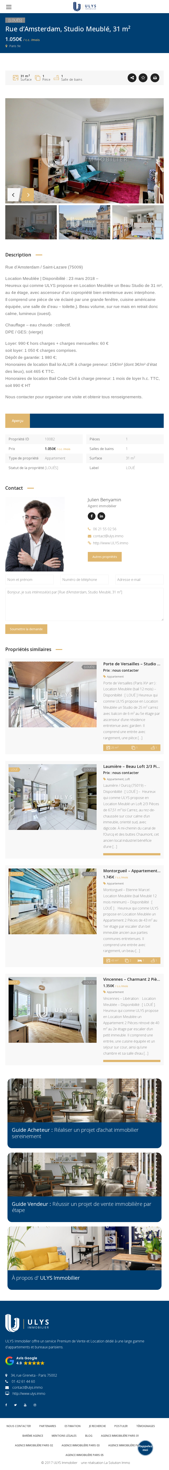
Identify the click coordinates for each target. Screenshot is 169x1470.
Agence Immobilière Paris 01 (120, 1436)
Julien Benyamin (104, 500)
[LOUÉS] (51, 467)
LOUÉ (130, 467)
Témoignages (145, 1426)
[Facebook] (92, 516)
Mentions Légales (64, 1436)
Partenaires (47, 1426)
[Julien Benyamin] (35, 533)
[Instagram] (35, 1404)
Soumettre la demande (26, 629)
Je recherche (97, 1426)
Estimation (73, 1426)
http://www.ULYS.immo (110, 543)
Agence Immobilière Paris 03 (81, 1445)
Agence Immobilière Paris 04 (127, 1445)
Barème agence (32, 1436)
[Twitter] (15, 1404)
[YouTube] (25, 1404)
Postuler (121, 1426)
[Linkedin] (101, 516)
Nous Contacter (19, 1426)
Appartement (55, 458)
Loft (127, 779)
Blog (88, 1436)
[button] (25, 1360)
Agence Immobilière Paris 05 (85, 1455)
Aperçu (17, 420)
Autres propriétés (104, 557)
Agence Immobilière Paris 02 (34, 1445)
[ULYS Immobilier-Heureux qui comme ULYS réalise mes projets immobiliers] (84, 6)
